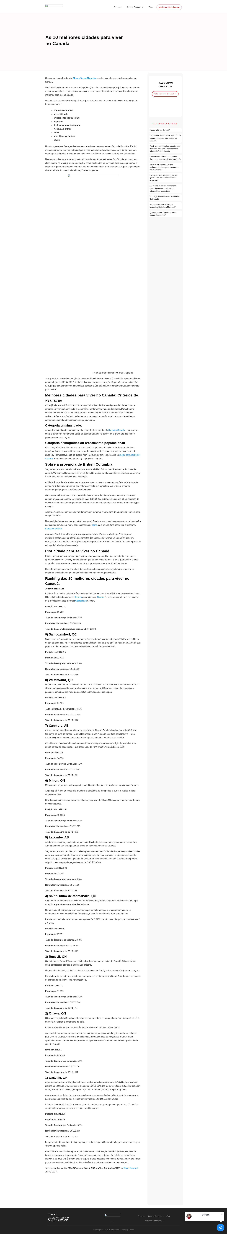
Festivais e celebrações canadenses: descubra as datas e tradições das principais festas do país (165, 148)
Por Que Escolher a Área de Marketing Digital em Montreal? (165, 205)
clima (94, 525)
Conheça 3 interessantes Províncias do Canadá (165, 197)
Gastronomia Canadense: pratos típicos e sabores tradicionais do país (165, 158)
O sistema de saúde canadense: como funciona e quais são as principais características (165, 188)
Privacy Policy (128, 1230)
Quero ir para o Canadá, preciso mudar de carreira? (165, 214)
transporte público (53, 529)
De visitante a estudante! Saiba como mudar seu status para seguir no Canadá (165, 138)
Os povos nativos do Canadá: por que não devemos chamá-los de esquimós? (165, 178)
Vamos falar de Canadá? (165, 130)
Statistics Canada (116, 430)
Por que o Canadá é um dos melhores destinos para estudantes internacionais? (165, 167)
